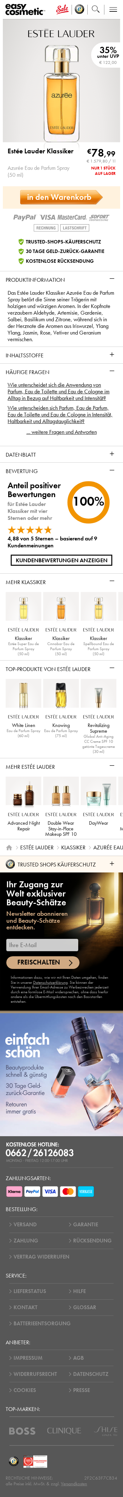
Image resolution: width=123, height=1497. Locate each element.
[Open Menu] (26, 10)
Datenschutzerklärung (50, 982)
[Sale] (62, 9)
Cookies (25, 1390)
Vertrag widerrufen (41, 1257)
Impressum (28, 1358)
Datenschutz (90, 1374)
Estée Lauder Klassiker (40, 151)
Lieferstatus (30, 1291)
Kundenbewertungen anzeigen (62, 560)
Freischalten (38, 962)
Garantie (85, 1224)
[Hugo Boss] (22, 1431)
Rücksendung (92, 1240)
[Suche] (95, 9)
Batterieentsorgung (42, 1323)
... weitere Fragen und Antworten (61, 432)
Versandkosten (74, 1484)
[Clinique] (64, 1431)
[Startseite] (9, 847)
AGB (78, 1358)
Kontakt (26, 1307)
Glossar (84, 1307)
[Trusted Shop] (79, 9)
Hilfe (79, 1291)
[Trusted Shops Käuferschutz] (13, 1461)
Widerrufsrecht (35, 1374)
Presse (81, 1390)
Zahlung (26, 1240)
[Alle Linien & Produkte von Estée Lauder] (61, 32)
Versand (25, 1224)
